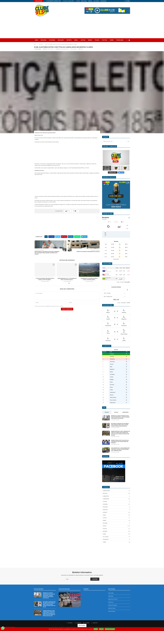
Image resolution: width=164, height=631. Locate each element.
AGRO (36, 40)
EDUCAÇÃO (61, 40)
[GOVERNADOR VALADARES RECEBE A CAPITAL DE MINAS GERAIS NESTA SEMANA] (67, 270)
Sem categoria (116, 536)
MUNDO (90, 40)
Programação (110, 596)
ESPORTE (69, 40)
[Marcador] (54, 264)
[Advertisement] (82, 29)
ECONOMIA (52, 40)
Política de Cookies (111, 608)
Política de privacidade (110, 629)
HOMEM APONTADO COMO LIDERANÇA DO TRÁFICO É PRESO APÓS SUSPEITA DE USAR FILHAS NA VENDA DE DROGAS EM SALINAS (120, 433)
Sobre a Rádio (110, 593)
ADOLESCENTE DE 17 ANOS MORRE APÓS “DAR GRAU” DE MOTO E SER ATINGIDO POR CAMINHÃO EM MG (120, 449)
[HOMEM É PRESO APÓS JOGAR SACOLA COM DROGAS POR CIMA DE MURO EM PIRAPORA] (106, 442)
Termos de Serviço (111, 611)
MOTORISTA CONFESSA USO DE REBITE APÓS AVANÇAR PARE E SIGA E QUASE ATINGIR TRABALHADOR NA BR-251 (120, 425)
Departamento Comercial (112, 599)
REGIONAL (116, 531)
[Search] (127, 40)
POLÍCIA (97, 40)
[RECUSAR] (161, 629)
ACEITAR (96, 629)
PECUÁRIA (116, 523)
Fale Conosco (110, 602)
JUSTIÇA (83, 40)
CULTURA (116, 501)
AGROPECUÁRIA (116, 490)
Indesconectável (38, 49)
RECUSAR (101, 629)
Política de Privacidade (112, 605)
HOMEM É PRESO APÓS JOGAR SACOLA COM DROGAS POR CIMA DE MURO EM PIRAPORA (120, 441)
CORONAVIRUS (116, 498)
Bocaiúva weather (116, 259)
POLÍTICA (104, 40)
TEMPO (116, 542)
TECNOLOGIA (119, 40)
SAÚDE (111, 40)
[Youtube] (128, 1)
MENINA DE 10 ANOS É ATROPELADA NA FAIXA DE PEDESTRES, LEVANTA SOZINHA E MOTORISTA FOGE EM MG (120, 417)
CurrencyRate (123, 302)
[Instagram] (126, 1)
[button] (44, 1)
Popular (116, 412)
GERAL (76, 40)
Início (35, 44)
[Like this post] (46, 236)
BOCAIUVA (43, 40)
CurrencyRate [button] (127, 282)
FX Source (122, 282)
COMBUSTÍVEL (116, 496)
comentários (125, 412)
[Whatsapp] (129, 1)
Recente (107, 412)
